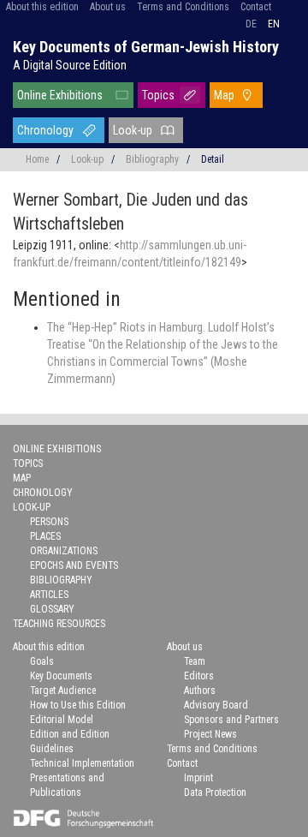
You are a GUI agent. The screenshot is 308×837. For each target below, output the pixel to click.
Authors (200, 691)
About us (108, 7)
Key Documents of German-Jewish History (146, 47)
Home (37, 159)
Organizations (64, 551)
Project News (210, 734)
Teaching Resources (59, 624)
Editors (199, 676)
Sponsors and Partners (231, 720)
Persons (49, 522)
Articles (49, 595)
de (251, 24)
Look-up (132, 130)
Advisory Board (216, 705)
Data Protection (215, 792)
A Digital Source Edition (70, 65)
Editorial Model (61, 720)
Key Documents (61, 676)
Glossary (52, 609)
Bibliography (152, 159)
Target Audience (63, 691)
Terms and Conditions (183, 7)
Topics (158, 95)
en (274, 24)
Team (194, 661)
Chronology (45, 130)
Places (45, 536)
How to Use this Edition (78, 705)
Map (224, 95)
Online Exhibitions (60, 95)
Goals (42, 661)
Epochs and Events (74, 565)
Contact (255, 7)
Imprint (198, 778)
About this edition (42, 7)
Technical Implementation (82, 763)
